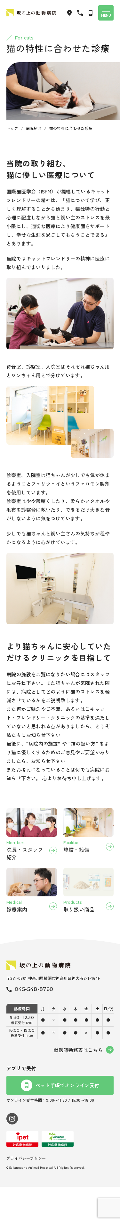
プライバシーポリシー (26, 1158)
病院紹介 (34, 128)
